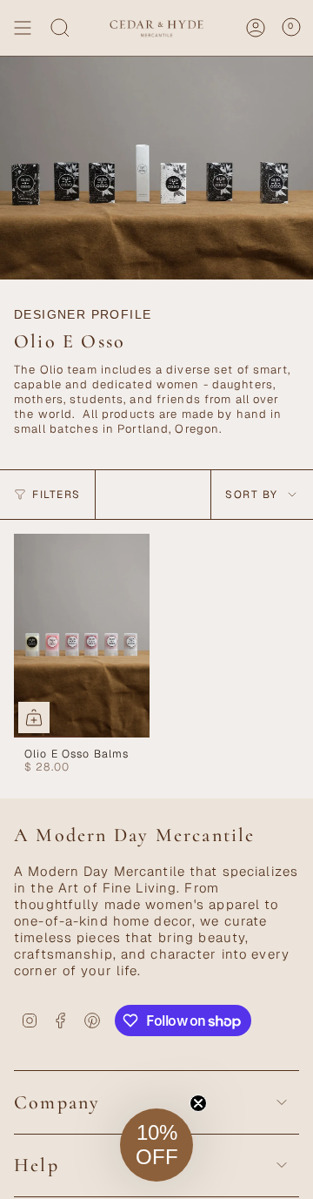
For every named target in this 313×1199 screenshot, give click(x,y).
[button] (156, 1145)
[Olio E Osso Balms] (82, 636)
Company (57, 1102)
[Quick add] (34, 717)
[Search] (60, 28)
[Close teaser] (198, 1103)
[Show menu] (22, 28)
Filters (56, 495)
